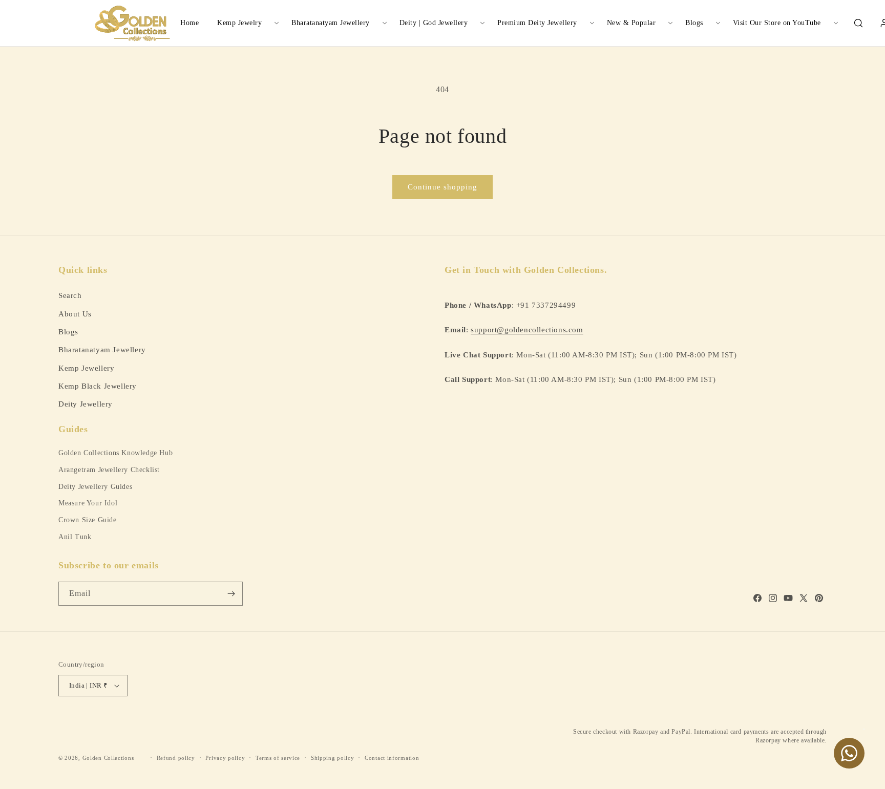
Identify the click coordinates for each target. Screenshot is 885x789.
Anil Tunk (74, 537)
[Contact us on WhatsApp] (849, 753)
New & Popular (631, 23)
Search (70, 295)
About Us (75, 313)
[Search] (858, 23)
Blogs (694, 23)
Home (189, 23)
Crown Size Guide (87, 520)
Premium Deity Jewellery (537, 23)
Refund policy (176, 758)
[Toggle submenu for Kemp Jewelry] (276, 23)
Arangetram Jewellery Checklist (109, 470)
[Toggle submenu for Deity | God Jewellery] (482, 23)
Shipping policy (332, 758)
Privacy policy (225, 758)
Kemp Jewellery (86, 368)
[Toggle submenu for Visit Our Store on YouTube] (835, 23)
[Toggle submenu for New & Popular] (670, 23)
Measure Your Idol (87, 503)
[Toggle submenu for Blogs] (718, 23)
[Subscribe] (231, 594)
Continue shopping (442, 187)
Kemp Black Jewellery (97, 385)
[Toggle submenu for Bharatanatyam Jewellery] (384, 23)
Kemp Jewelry (239, 23)
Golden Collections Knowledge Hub (115, 453)
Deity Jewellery (85, 403)
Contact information (392, 758)
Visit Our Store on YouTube (777, 23)
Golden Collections (108, 758)
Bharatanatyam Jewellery (330, 23)
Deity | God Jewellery (433, 23)
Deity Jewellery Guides (95, 487)
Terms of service (278, 758)
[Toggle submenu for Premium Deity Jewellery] (592, 23)
